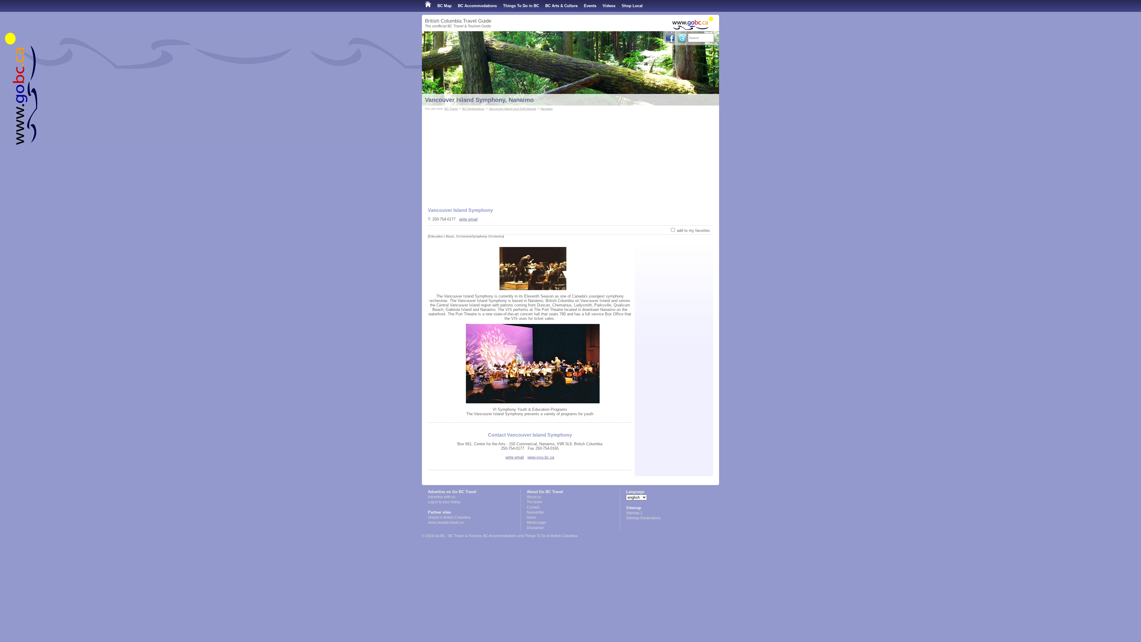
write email (468, 219)
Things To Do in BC (521, 6)
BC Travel (451, 108)
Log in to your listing (444, 502)
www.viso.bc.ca (540, 457)
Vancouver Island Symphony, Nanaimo (479, 100)
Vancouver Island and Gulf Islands (512, 108)
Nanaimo (546, 108)
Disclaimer (535, 528)
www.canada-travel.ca (446, 522)
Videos (609, 6)
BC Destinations (473, 108)
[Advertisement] (570, 156)
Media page (536, 522)
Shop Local (632, 6)
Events (590, 6)
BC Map (444, 6)
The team (534, 502)
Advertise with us (441, 497)
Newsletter (535, 512)
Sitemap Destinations (643, 518)
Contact (533, 507)
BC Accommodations (477, 6)
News (531, 517)
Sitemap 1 (634, 513)
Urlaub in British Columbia (449, 517)
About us (534, 497)
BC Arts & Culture (561, 6)
